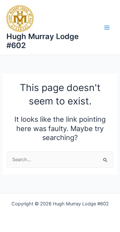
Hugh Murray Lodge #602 (42, 41)
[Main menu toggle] (107, 27)
